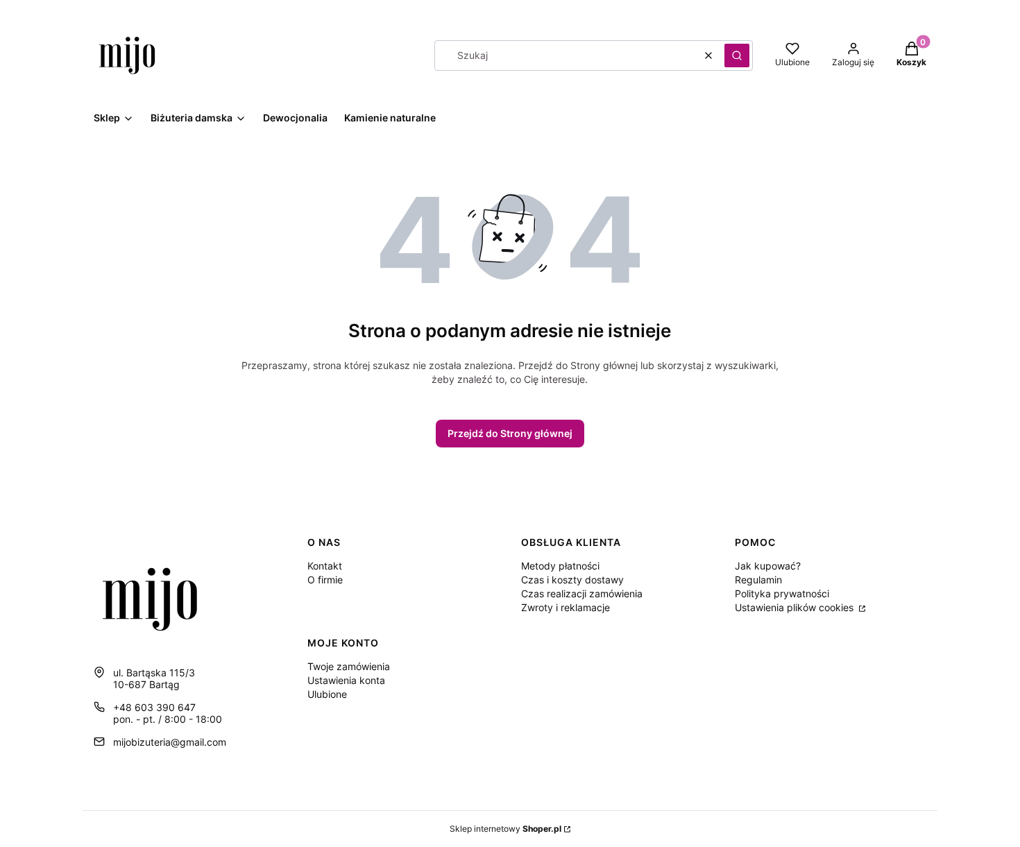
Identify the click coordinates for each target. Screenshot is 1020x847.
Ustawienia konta (346, 680)
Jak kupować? (768, 566)
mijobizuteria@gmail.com (169, 742)
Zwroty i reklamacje (565, 607)
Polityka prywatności (782, 593)
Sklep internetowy (505, 828)
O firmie (325, 579)
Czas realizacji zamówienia (582, 593)
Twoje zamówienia (348, 666)
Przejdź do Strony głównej (510, 433)
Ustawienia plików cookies (795, 607)
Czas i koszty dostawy (572, 579)
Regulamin (758, 579)
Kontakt (324, 566)
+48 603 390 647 (154, 707)
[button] (736, 55)
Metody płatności (560, 566)
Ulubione (327, 694)
